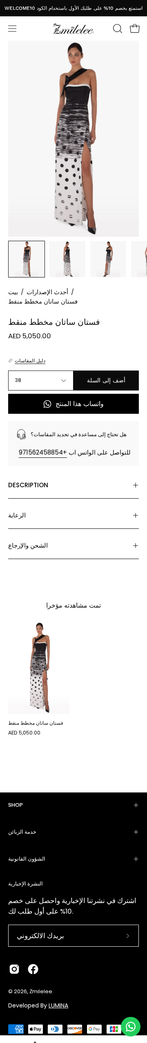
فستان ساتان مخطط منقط (35, 722)
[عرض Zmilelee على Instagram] (14, 969)
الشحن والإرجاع (28, 545)
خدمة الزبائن (22, 831)
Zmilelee (40, 991)
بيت (13, 292)
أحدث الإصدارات (47, 292)
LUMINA (58, 1005)
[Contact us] (130, 1026)
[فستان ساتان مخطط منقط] (26, 259)
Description (28, 485)
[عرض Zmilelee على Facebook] (33, 969)
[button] (116, 28)
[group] (73, 8)
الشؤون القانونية (26, 858)
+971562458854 (43, 452)
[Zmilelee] (73, 28)
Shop (15, 804)
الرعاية (17, 515)
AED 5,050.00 (24, 732)
